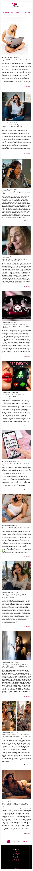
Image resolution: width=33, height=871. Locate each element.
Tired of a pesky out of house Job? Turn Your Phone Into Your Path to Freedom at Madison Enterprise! (15, 326)
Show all (28, 12)
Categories (5, 12)
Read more (27, 86)
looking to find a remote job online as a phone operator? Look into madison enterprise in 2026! (16, 735)
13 (18, 841)
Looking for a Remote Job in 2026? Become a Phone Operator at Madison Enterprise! (15, 528)
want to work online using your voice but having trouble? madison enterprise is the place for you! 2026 (16, 804)
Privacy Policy (16, 856)
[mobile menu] (2, 2)
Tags (11, 12)
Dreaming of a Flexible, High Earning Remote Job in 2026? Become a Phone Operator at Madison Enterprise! (15, 596)
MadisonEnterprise (7, 461)
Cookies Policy (16, 859)
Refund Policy (16, 853)
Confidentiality (16, 854)
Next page (25, 841)
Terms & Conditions (16, 860)
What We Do (16, 868)
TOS (16, 851)
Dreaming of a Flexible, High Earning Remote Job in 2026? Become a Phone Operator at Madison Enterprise (15, 666)
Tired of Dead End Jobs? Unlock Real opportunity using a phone (13, 395)
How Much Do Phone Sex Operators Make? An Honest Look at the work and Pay (16, 125)
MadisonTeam (6, 57)
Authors (17, 12)
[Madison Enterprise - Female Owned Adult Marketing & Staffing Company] (16, 5)
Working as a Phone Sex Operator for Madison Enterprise (16, 60)
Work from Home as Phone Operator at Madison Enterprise (16, 192)
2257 (16, 857)
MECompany (6, 257)
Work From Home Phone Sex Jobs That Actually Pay (16, 464)
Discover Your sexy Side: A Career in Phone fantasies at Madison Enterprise (15, 259)
